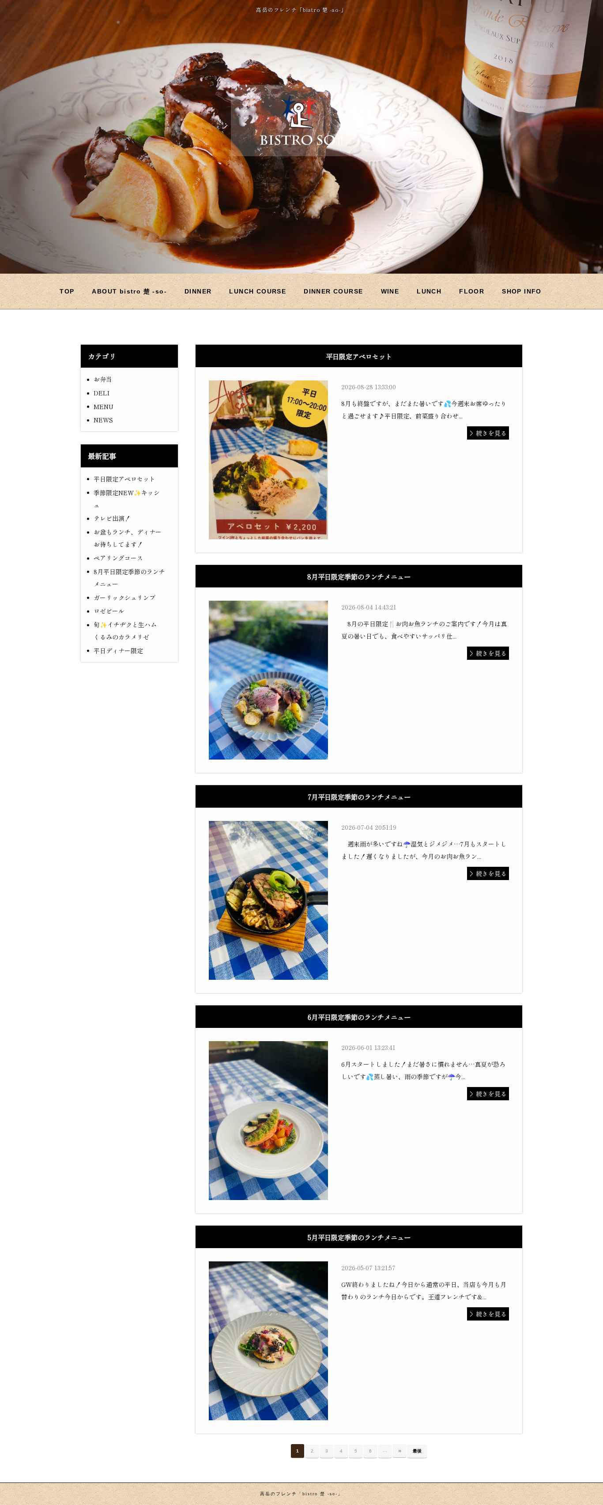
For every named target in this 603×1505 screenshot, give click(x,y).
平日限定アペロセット (124, 478)
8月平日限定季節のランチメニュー (129, 577)
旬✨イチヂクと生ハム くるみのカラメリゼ (128, 630)
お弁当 (103, 379)
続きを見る (491, 433)
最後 (417, 1451)
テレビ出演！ (112, 518)
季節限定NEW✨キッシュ (127, 498)
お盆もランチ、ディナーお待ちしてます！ (128, 538)
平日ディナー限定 (118, 650)
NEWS (103, 419)
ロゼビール (109, 610)
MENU (103, 406)
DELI (101, 392)
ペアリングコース (118, 557)
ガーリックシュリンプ (124, 597)
